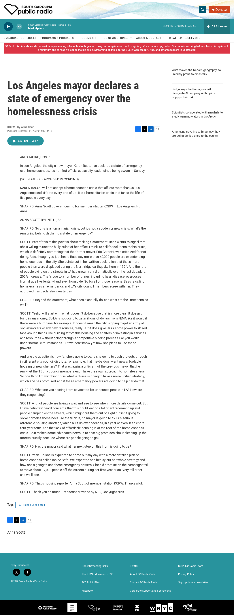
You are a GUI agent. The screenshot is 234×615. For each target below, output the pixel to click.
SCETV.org (193, 38)
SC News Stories (116, 38)
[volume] (19, 26)
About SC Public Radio (143, 574)
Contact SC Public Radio (144, 582)
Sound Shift (91, 38)
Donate (221, 10)
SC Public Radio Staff (190, 566)
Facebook (87, 590)
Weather (175, 38)
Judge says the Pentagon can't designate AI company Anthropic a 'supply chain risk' (193, 93)
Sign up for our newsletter (193, 582)
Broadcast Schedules (20, 38)
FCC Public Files (91, 582)
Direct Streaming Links (95, 566)
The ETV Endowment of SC (97, 574)
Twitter (134, 566)
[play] (8, 26)
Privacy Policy (186, 574)
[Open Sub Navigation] (76, 38)
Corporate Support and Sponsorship (150, 590)
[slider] (25, 26)
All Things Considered (32, 504)
